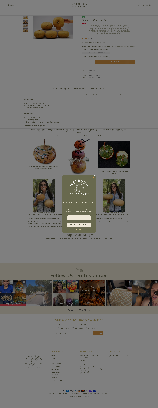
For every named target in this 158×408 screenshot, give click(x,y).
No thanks (79, 230)
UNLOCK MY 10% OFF (79, 225)
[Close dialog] (94, 177)
